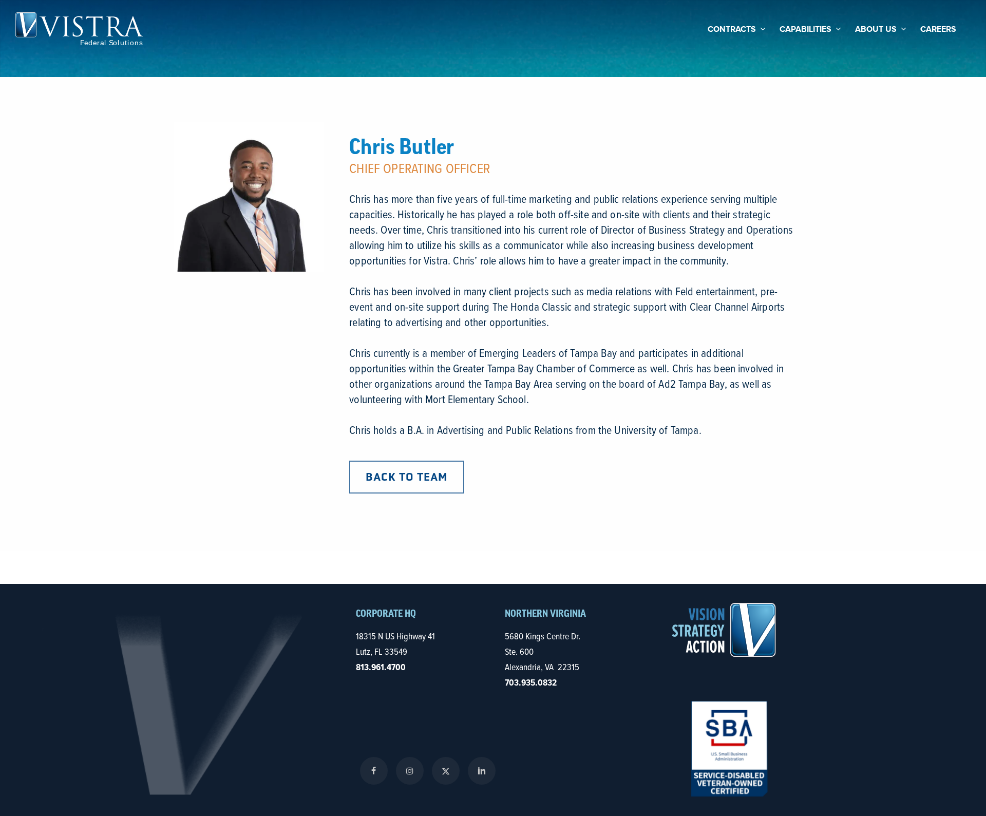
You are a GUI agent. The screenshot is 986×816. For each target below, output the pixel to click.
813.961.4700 (381, 667)
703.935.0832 (531, 682)
